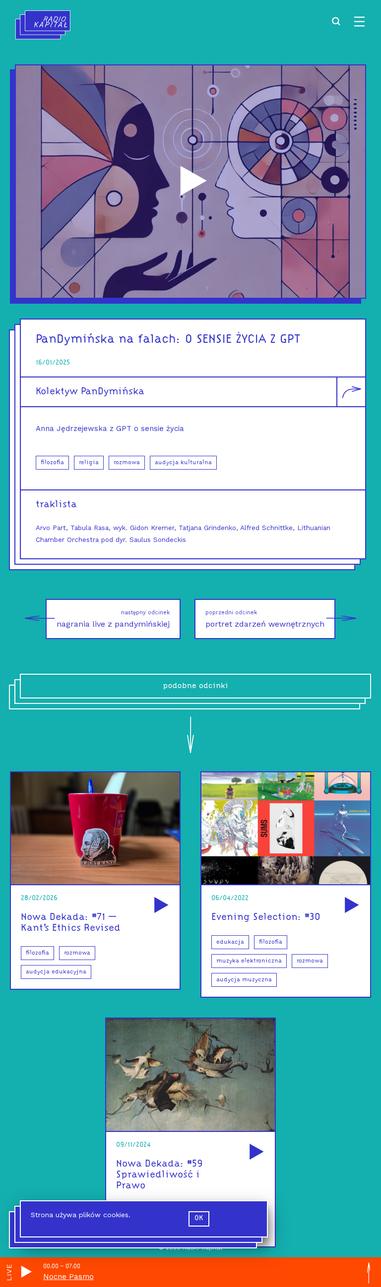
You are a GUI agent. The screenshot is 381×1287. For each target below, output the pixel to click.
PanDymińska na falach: (108, 339)
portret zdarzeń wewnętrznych (264, 619)
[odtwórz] (160, 905)
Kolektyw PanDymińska (90, 392)
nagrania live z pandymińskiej (113, 619)
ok (198, 1218)
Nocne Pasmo (68, 1276)
